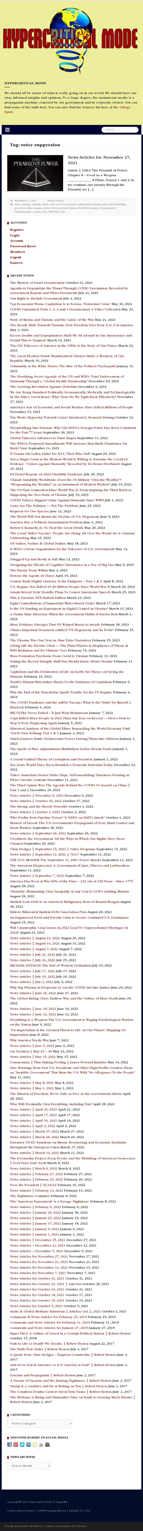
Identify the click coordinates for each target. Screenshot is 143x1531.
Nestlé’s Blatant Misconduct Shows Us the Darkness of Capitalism (61, 682)
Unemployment (22, 212)
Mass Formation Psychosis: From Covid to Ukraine (49, 656)
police (46, 208)
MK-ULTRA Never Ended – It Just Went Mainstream (49, 713)
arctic (17, 204)
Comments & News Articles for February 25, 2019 (48, 1317)
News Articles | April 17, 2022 (33, 1115)
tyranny (94, 208)
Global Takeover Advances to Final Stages (43, 438)
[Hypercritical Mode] (70, 41)
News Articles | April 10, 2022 (33, 1121)
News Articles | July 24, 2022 (32, 960)
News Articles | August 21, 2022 (35, 938)
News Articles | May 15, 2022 (33, 1057)
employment (84, 204)
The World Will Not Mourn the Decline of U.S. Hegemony (54, 517)
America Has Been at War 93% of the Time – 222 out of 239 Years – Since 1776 (71, 881)
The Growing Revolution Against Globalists (43, 387)
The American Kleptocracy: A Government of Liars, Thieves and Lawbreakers (70, 865)
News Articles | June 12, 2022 (33, 1014)
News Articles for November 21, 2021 (39, 1262)
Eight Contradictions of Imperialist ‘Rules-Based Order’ (52, 603)
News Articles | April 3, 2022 (32, 1126)
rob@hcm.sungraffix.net (52, 1511)
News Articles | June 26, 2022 (33, 993)
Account (16, 241)
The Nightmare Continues (30, 1196)
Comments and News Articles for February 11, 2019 (50, 1322)
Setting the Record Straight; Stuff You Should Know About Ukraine (61, 661)
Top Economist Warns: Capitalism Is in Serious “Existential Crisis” (60, 304)
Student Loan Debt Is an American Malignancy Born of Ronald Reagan (64, 902)
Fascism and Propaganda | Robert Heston (42, 1375)
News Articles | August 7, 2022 (34, 949)
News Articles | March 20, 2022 (34, 1137)
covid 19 (60, 204)
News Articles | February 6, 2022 (35, 1207)
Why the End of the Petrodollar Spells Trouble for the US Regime (61, 692)
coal (52, 204)
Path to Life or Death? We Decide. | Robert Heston (49, 1344)
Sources (16, 263)
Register (16, 230)
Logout (15, 257)
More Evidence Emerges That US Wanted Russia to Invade (55, 625)
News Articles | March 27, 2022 (34, 1131)
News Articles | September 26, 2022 (38, 833)
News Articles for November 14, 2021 (39, 1267)
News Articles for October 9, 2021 (36, 1306)
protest (64, 208)
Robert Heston (55, 201)
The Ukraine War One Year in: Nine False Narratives (50, 640)
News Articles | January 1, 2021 (34, 1234)
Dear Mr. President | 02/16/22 (33, 1185)
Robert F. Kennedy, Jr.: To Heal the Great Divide (46, 528)
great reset (20, 208)
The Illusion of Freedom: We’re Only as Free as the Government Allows (66, 1094)
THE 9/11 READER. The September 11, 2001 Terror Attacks (55, 860)
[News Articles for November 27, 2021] (35, 173)
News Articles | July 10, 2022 (32, 977)
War (63, 212)
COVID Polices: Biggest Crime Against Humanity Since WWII (57, 500)
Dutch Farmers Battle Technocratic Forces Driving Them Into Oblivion (64, 739)
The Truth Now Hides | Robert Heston (39, 1349)
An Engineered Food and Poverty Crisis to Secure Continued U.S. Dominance (69, 917)
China (45, 204)
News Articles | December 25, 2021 (37, 1240)
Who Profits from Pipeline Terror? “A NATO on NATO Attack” (57, 818)
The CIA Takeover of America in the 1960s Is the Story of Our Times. (63, 346)
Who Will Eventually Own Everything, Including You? (51, 1104)
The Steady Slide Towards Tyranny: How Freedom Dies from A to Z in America (71, 325)
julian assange (34, 208)
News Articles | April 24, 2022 (33, 1109)
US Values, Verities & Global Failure (38, 543)
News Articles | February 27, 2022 (36, 1174)
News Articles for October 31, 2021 (37, 1278)
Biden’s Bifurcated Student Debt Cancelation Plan (48, 912)
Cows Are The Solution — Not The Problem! (44, 506)
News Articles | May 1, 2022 (32, 1088)
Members (17, 252)
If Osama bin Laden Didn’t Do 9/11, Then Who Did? (50, 454)
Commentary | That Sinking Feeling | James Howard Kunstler (58, 1062)
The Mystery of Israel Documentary (37, 283)
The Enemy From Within (29, 570)
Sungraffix (61, 1502)
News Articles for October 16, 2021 (37, 1300)
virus (44, 212)
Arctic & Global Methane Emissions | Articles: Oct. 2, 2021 (55, 1311)
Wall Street (54, 212)
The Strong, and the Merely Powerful (38, 806)
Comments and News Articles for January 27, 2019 (49, 1328)
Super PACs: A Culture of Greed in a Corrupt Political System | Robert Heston (70, 1333)
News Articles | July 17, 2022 (32, 971)
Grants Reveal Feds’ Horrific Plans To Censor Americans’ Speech (60, 592)
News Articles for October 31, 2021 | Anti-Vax (45, 1284)
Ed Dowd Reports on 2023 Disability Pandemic (46, 474)
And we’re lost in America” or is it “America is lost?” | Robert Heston (63, 1365)
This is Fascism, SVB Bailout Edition (38, 598)
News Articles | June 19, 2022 (33, 1009)
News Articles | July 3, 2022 (31, 982)
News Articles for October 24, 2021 (37, 1289)
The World (83, 208)
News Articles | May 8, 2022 (32, 1083)
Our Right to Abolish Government (36, 298)
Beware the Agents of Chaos (32, 576)
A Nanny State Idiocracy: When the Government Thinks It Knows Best (63, 614)
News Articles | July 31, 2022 (32, 955)
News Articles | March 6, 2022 (33, 1168)
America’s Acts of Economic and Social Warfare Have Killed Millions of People (71, 407)
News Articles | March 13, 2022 (34, 1153)
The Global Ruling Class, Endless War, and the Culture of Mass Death (64, 998)
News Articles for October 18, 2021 (37, 1295)
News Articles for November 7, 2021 (38, 1273)
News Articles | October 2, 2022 (35, 812)
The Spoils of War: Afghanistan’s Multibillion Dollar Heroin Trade (61, 749)
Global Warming (117, 204)
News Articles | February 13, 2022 (36, 1190)
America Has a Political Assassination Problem (46, 522)
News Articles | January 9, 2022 (34, 1229)
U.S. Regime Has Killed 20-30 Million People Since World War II (60, 587)
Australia (36, 204)
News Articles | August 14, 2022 (35, 943)
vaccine (36, 212)
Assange (25, 204)
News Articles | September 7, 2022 (37, 876)
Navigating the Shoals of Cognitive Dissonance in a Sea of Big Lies (62, 565)
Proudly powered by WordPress (23, 1526)
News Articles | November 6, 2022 (36, 796)
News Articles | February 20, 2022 (36, 1179)
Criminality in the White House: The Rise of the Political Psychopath (62, 366)
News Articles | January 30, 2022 (35, 1213)
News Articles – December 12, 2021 (37, 1245)
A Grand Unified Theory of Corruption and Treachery (51, 759)
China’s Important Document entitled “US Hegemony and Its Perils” (62, 630)
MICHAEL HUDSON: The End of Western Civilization (50, 965)
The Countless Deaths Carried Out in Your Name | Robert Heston (61, 1392)
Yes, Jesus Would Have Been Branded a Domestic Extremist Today (61, 765)
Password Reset (23, 246)
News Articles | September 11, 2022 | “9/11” (44, 854)
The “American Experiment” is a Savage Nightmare (49, 1201)
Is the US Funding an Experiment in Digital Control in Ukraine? (59, 609)
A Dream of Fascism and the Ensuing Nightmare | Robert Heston (60, 1381)
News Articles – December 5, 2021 (36, 1251)
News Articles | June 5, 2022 (32, 1046)
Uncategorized (107, 208)
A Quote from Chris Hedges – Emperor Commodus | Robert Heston (63, 1355)
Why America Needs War (29, 1040)
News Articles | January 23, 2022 (35, 1218)
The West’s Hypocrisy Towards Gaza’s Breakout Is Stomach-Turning (62, 417)
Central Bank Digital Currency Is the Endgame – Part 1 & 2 (56, 581)
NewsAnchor (63, 1526)
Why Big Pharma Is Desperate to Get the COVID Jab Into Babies (60, 987)
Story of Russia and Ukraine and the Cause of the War (52, 320)
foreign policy (100, 204)
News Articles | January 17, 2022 (35, 1223)
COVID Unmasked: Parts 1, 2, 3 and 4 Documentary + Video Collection (65, 309)
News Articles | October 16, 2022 (36, 801)
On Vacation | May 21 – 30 (31, 1051)
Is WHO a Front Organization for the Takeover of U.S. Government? (62, 549)
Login (14, 235)
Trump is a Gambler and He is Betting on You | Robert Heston (58, 1386)
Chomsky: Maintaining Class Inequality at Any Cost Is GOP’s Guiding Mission (69, 891)
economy (71, 204)
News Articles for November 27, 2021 (39, 1256)
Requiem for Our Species (29, 511)
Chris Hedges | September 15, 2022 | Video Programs (52, 849)
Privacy (55, 208)
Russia (72, 208)
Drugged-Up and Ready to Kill (34, 559)
